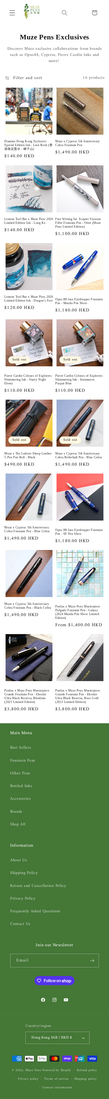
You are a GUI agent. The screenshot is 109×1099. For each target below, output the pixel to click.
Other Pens (20, 773)
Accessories (20, 798)
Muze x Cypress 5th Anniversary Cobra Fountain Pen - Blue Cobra (27, 529)
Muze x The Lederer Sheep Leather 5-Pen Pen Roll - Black (27, 455)
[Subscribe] (92, 960)
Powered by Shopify (56, 1070)
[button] (12, 12)
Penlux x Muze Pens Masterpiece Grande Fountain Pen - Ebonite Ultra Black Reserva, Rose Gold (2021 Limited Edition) (77, 696)
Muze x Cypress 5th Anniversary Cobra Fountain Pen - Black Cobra (27, 605)
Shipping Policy (24, 872)
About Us (18, 860)
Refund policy (87, 1070)
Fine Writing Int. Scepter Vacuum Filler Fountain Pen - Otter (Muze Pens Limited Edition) (78, 222)
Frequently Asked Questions (35, 911)
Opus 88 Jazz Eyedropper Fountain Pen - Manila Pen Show (79, 301)
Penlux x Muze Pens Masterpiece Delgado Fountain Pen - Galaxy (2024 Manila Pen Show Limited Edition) (77, 612)
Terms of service (56, 1079)
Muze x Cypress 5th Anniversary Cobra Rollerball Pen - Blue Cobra (78, 455)
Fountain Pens (22, 760)
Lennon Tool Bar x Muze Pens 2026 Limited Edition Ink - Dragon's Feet (28, 298)
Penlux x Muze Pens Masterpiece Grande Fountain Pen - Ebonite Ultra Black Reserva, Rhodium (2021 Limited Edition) (26, 696)
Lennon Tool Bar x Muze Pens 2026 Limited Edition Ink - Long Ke (28, 220)
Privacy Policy (22, 898)
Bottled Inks (21, 786)
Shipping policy (85, 1079)
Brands (16, 811)
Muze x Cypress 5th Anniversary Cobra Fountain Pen (77, 143)
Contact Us (20, 924)
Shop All (18, 824)
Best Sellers (20, 747)
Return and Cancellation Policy (38, 885)
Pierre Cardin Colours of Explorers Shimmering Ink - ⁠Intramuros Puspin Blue (79, 379)
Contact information (57, 1087)
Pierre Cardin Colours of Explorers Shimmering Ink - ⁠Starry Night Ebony (28, 379)
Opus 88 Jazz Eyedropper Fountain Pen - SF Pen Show (79, 531)
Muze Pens (33, 1070)
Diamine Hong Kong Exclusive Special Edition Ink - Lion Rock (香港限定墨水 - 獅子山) (28, 145)
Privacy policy (28, 1079)
